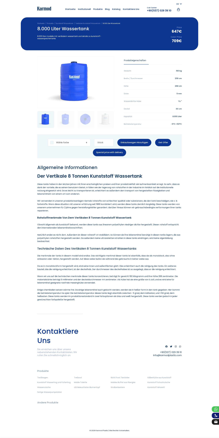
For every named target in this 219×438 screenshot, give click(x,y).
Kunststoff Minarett (156, 387)
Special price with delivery (109, 152)
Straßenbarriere (118, 387)
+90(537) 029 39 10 (159, 10)
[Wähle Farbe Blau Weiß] (69, 142)
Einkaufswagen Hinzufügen (134, 142)
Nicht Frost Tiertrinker (120, 377)
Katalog (116, 9)
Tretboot (78, 377)
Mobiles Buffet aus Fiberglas (123, 382)
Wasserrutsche (44, 387)
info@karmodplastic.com (167, 355)
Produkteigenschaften (135, 60)
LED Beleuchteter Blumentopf (87, 387)
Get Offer (163, 142)
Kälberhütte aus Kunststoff (159, 377)
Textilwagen (42, 377)
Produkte (98, 9)
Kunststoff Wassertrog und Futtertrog (54, 382)
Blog (107, 9)
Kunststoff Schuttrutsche (159, 382)
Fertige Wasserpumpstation (49, 392)
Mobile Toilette (80, 382)
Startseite (70, 9)
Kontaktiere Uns (131, 9)
